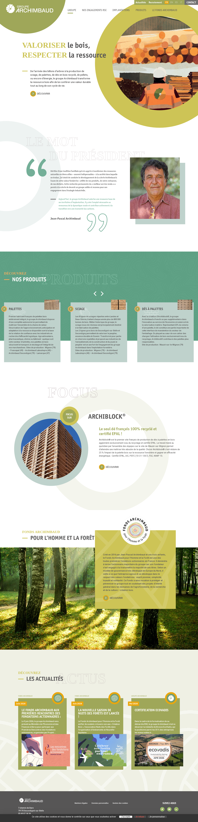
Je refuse (140, 817)
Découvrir (43, 93)
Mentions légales (81, 803)
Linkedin (176, 809)
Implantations (121, 10)
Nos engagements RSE (94, 10)
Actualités (141, 2)
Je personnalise (157, 817)
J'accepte (125, 817)
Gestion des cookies (120, 803)
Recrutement (155, 2)
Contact (191, 2)
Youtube (169, 809)
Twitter (162, 809)
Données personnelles (100, 803)
